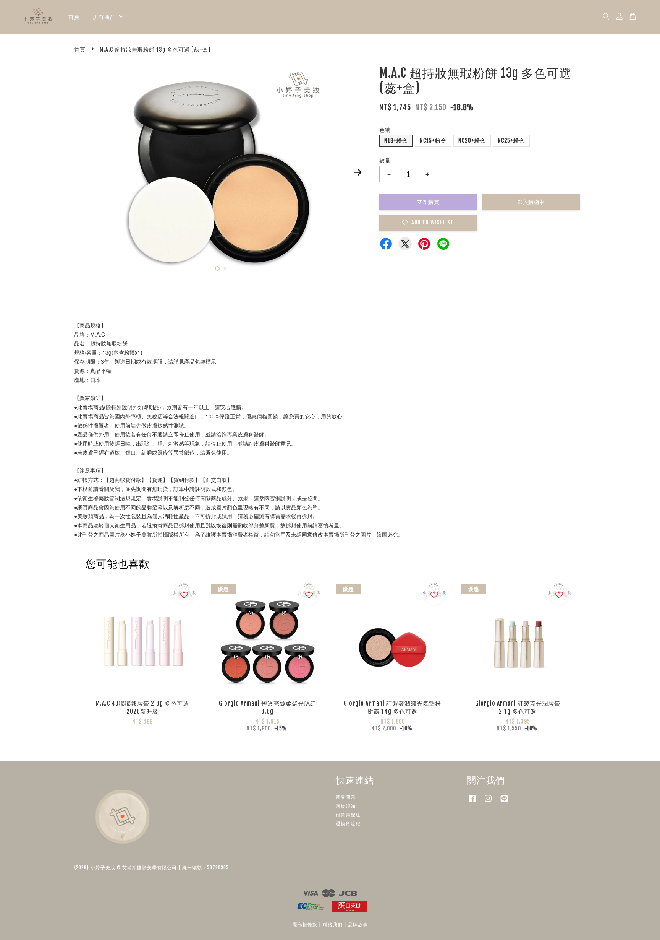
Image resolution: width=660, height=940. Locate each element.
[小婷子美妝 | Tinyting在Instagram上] (488, 802)
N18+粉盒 (396, 140)
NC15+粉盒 (433, 140)
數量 (385, 160)
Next (357, 172)
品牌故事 (358, 924)
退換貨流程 (348, 823)
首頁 (74, 16)
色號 (385, 130)
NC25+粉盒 (511, 140)
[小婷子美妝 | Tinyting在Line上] (504, 802)
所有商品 (104, 16)
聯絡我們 (333, 924)
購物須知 (346, 806)
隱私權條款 (305, 924)
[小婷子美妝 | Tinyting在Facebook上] (472, 802)
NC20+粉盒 (472, 140)
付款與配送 (348, 815)
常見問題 (346, 797)
